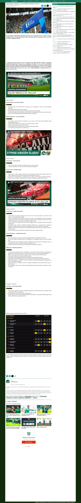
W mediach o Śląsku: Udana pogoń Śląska (65, 17)
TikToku (35, 397)
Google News (28, 396)
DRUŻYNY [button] (37, 1)
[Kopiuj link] (50, 6)
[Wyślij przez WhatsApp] (45, 6)
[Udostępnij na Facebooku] (42, 6)
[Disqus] (28, 486)
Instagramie (27, 397)
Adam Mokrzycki (15, 5)
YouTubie (14, 397)
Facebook (23, 384)
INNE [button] (49, 1)
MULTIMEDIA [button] (43, 1)
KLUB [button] (24, 1)
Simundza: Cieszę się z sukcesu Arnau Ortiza (66, 38)
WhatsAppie (43, 396)
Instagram (18, 384)
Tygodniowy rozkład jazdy (62, 43)
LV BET (63, 1)
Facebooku (9, 397)
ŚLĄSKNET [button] (55, 1)
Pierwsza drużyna (12, 6)
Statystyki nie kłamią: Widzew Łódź (64, 47)
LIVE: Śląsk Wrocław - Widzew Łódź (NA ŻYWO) (65, 29)
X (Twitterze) (21, 397)
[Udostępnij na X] (48, 6)
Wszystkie (8, 403)
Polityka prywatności (71, 502)
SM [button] (59, 1)
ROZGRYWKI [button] (30, 1)
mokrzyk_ (12, 384)
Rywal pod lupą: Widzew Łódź (64, 41)
